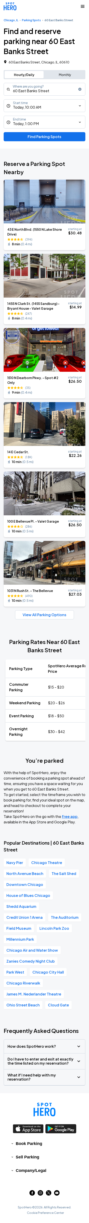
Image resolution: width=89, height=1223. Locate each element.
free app (70, 816)
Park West (15, 972)
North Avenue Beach (24, 873)
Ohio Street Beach (23, 1005)
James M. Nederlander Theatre (33, 994)
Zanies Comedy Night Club (30, 961)
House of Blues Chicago (28, 895)
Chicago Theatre (46, 862)
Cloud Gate (58, 1005)
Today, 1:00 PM (26, 123)
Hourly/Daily (24, 75)
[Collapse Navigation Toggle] (82, 6)
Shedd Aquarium (21, 906)
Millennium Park (20, 939)
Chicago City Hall (48, 972)
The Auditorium (65, 917)
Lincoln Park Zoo (54, 928)
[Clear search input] (80, 89)
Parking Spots (31, 20)
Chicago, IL (11, 20)
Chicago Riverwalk (23, 983)
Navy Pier (14, 862)
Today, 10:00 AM (27, 107)
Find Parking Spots (44, 136)
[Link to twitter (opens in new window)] (48, 1194)
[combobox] (44, 89)
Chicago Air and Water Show (32, 950)
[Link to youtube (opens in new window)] (57, 1194)
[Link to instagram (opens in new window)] (40, 1194)
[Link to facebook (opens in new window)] (32, 1194)
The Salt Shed (64, 873)
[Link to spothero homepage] (44, 1110)
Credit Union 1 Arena (24, 917)
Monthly (65, 75)
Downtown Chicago (24, 884)
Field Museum (18, 928)
